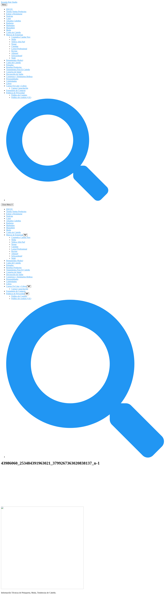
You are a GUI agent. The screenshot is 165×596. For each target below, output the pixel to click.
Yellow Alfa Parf (18, 42)
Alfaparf (14, 53)
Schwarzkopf (16, 56)
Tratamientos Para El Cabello (18, 69)
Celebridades (11, 81)
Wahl (13, 58)
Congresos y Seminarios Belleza (19, 76)
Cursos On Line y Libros (16, 86)
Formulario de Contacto (16, 90)
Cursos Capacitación (19, 88)
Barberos (10, 23)
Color (8, 18)
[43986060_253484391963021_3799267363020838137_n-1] (42, 588)
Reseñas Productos (14, 67)
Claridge (14, 46)
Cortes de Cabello (13, 32)
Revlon (14, 51)
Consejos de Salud (13, 72)
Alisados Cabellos (13, 21)
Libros (8, 83)
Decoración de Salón (14, 74)
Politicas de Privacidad (15, 93)
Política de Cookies (19, 95)
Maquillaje (10, 28)
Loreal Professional (19, 49)
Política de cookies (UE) (21, 97)
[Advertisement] (82, 486)
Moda (8, 30)
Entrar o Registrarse (14, 14)
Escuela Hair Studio (9, 2)
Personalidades (12, 79)
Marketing (10, 25)
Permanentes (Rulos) (14, 60)
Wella (13, 39)
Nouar (13, 44)
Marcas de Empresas (14, 35)
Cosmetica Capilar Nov (20, 37)
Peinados (10, 65)
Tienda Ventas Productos (16, 11)
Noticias (9, 16)
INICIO (9, 9)
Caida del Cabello (13, 62)
